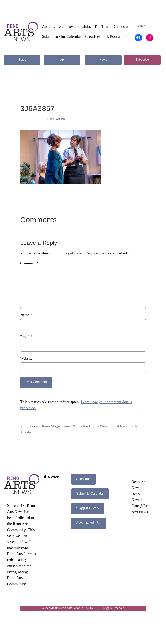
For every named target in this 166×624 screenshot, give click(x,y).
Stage (22, 59)
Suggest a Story (87, 508)
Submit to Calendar (90, 493)
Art (62, 59)
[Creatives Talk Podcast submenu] (125, 36)
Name (26, 315)
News (103, 59)
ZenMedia (51, 608)
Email (26, 337)
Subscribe (142, 59)
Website (26, 358)
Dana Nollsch (56, 119)
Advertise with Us (88, 522)
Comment (29, 263)
